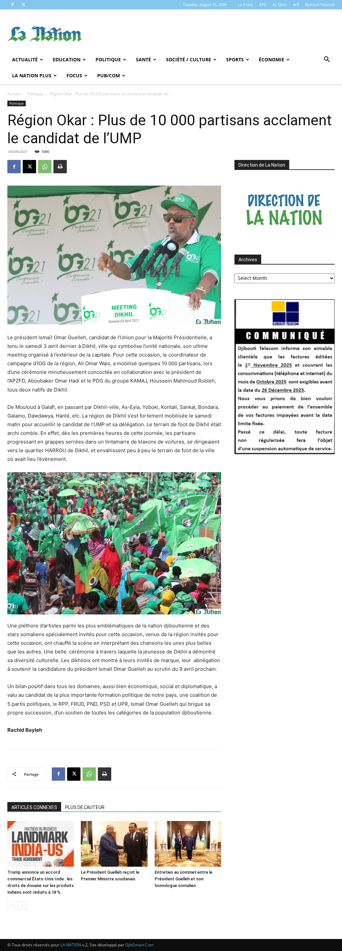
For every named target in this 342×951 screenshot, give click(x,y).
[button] (327, 60)
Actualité (25, 59)
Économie (271, 59)
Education (66, 59)
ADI (296, 4)
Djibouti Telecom (320, 4)
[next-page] (22, 905)
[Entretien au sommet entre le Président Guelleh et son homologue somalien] (188, 844)
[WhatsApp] (44, 166)
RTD (262, 4)
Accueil (14, 94)
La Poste (245, 4)
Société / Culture (188, 59)
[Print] (60, 166)
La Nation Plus (31, 75)
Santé (143, 59)
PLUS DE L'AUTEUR (85, 807)
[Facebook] (12, 4)
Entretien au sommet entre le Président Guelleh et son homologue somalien (183, 879)
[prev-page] (11, 905)
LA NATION (70, 945)
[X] (23, 4)
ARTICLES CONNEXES (34, 807)
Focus (74, 75)
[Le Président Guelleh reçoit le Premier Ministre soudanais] (114, 844)
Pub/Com (108, 75)
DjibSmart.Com (139, 945)
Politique (108, 59)
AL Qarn (280, 4)
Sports (235, 59)
